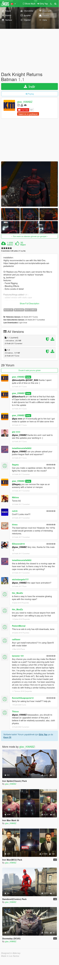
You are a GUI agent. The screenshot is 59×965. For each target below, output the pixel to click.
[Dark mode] (51, 3)
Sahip (28, 377)
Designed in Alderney (10, 953)
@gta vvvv (17, 418)
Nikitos (15, 497)
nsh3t (15, 510)
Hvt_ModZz (17, 593)
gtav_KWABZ (24, 102)
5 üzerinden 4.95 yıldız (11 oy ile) (13, 251)
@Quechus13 (18, 396)
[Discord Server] (25, 105)
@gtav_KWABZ (19, 435)
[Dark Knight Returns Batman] (29, 184)
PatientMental (18, 625)
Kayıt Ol (7, 737)
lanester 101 (18, 655)
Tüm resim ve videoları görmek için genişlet (29, 236)
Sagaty (15, 464)
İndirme (10, 245)
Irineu (15, 524)
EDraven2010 (18, 543)
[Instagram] (18, 105)
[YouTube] (21, 105)
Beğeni (23, 245)
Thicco (15, 711)
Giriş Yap (43, 734)
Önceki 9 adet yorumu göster (29, 370)
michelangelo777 (20, 579)
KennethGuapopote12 (23, 697)
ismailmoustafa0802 (21, 448)
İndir (31, 86)
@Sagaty (16, 484)
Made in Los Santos (10, 955)
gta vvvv (16, 431)
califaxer (16, 639)
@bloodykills (18, 380)
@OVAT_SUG (31, 380)
